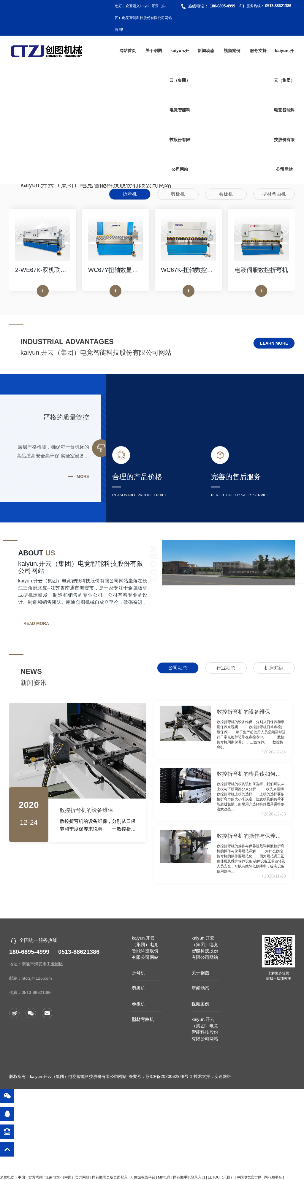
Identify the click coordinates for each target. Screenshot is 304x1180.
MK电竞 (164, 1177)
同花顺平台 (273, 1177)
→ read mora (33, 623)
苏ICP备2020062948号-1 (168, 1076)
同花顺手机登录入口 (189, 1177)
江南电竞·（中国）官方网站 (67, 1177)
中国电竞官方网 (249, 1177)
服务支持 (258, 50)
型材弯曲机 (143, 1019)
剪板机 (138, 988)
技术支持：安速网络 (212, 1076)
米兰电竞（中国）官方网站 (21, 1177)
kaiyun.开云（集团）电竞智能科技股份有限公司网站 (180, 110)
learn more (274, 343)
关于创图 (153, 50)
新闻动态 (206, 50)
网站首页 (127, 50)
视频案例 (232, 50)
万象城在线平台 (142, 1177)
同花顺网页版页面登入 (110, 1177)
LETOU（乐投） (221, 1177)
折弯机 (138, 972)
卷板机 (138, 1003)
